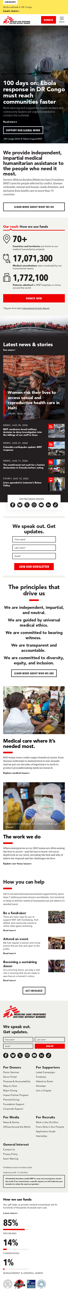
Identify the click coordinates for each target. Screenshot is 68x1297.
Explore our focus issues (16, 863)
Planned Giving (11, 1099)
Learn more (10, 10)
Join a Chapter (43, 1090)
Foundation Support (13, 1104)
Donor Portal (10, 1076)
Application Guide (45, 1131)
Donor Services (11, 1072)
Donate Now (34, 298)
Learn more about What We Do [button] (34, 207)
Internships (41, 1135)
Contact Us (9, 1149)
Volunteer (41, 1085)
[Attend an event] (34, 946)
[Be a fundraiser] (34, 921)
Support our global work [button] (23, 130)
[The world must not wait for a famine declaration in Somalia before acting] (34, 466)
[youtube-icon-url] (41, 505)
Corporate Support (13, 1108)
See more (8, 350)
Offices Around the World (16, 1126)
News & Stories (11, 1122)
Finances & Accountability (16, 1081)
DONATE (48, 20)
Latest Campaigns (45, 1072)
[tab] (10, 226)
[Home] (18, 20)
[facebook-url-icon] (12, 505)
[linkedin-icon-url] (48, 505)
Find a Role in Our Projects (50, 1126)
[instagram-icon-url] (34, 505)
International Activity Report (35, 308)
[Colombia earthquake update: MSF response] (34, 448)
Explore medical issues (15, 773)
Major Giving (10, 1090)
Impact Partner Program (15, 1095)
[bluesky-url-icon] (19, 505)
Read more (9, 121)
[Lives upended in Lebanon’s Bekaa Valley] (34, 484)
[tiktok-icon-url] (55, 505)
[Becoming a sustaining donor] (34, 971)
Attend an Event (44, 1081)
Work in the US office (47, 1122)
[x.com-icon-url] (27, 505)
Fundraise (41, 1076)
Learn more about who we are (34, 673)
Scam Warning (10, 1158)
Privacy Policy (10, 1154)
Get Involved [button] (33, 990)
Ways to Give (10, 1085)
